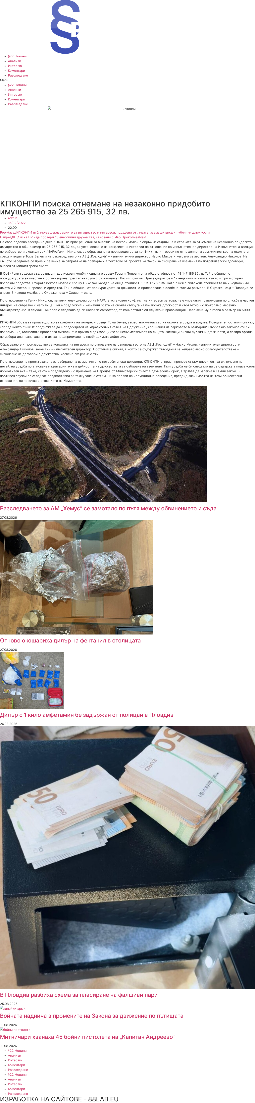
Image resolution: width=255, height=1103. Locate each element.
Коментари (16, 71)
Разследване (18, 75)
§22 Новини (17, 56)
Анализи (14, 61)
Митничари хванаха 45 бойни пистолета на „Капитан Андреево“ (87, 1036)
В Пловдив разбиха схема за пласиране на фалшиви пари (79, 994)
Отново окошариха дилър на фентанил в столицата (70, 640)
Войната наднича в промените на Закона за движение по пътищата (91, 1015)
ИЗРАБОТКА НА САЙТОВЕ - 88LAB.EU (59, 1099)
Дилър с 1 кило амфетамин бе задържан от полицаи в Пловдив (87, 714)
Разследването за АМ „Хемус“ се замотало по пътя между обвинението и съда (108, 508)
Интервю (15, 66)
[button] (127, 80)
